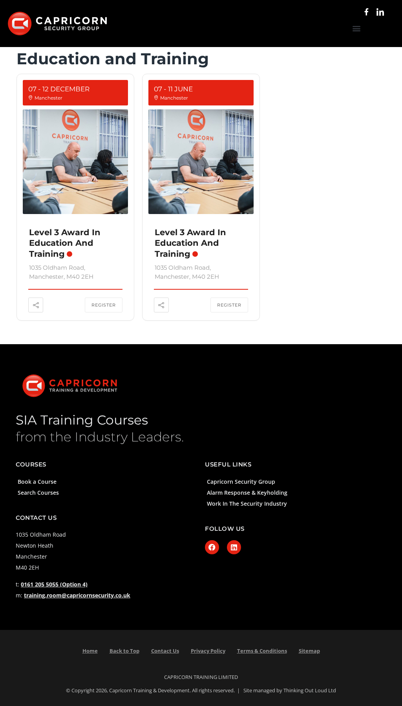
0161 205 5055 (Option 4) (54, 584)
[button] (356, 28)
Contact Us (165, 650)
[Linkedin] (234, 547)
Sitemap (309, 650)
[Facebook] (212, 547)
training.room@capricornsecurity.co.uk (77, 595)
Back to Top (124, 650)
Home (90, 650)
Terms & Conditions (262, 650)
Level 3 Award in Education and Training (64, 243)
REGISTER (103, 305)
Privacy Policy (208, 650)
